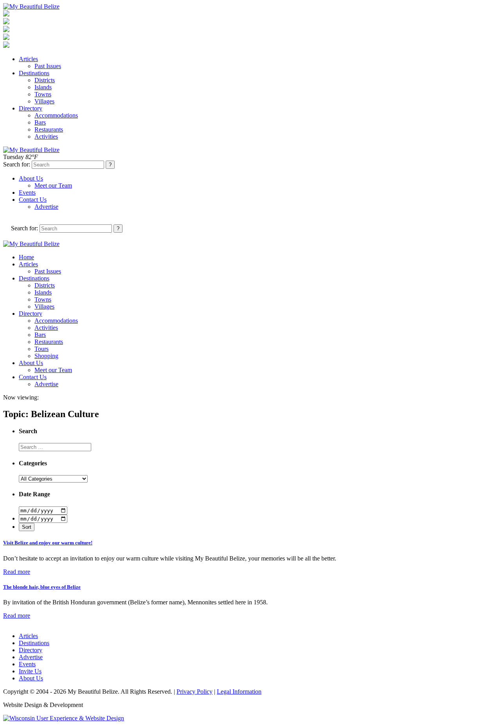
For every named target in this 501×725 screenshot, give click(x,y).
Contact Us (33, 199)
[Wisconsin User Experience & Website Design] (63, 718)
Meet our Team (53, 185)
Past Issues (47, 66)
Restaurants (48, 129)
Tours (41, 348)
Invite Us (30, 671)
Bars (40, 122)
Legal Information (239, 691)
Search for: (16, 164)
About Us (31, 178)
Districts (44, 80)
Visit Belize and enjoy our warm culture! (47, 543)
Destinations (34, 73)
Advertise (46, 206)
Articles (28, 59)
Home (26, 257)
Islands (43, 87)
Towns (42, 94)
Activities (46, 136)
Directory (30, 108)
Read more (16, 571)
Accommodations (56, 115)
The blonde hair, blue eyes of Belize (42, 587)
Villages (44, 101)
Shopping (46, 356)
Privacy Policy (195, 691)
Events (27, 192)
